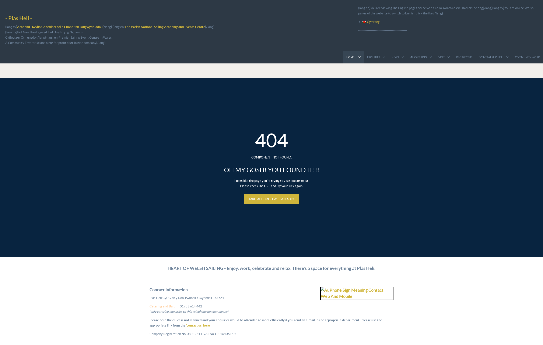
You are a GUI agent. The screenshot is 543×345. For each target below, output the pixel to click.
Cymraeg (373, 22)
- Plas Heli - (18, 18)
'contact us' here (197, 325)
